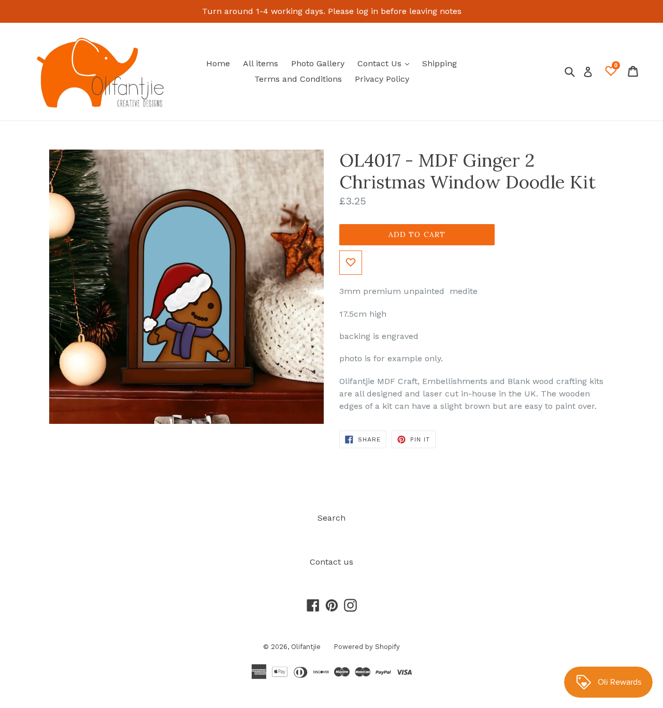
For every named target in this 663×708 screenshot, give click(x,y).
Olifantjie (306, 647)
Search (331, 518)
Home (218, 63)
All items (260, 63)
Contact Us (385, 63)
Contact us (331, 562)
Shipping (439, 63)
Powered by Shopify (367, 647)
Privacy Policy (382, 79)
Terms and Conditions (298, 79)
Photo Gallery (317, 63)
